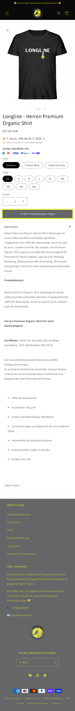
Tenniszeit (17, 698)
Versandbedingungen (19, 514)
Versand (20, 703)
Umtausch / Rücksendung (21, 553)
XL (50, 178)
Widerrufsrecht (32, 698)
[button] (7, 13)
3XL (8, 186)
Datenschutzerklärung (52, 698)
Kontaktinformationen (38, 703)
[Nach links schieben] (30, 109)
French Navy (32, 165)
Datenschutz (14, 522)
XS (7, 178)
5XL (34, 186)
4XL (21, 186)
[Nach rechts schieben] (45, 109)
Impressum (13, 546)
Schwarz (11, 165)
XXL (63, 178)
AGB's (10, 530)
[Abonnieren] (55, 662)
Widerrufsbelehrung (18, 538)
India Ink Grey (56, 165)
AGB (68, 698)
